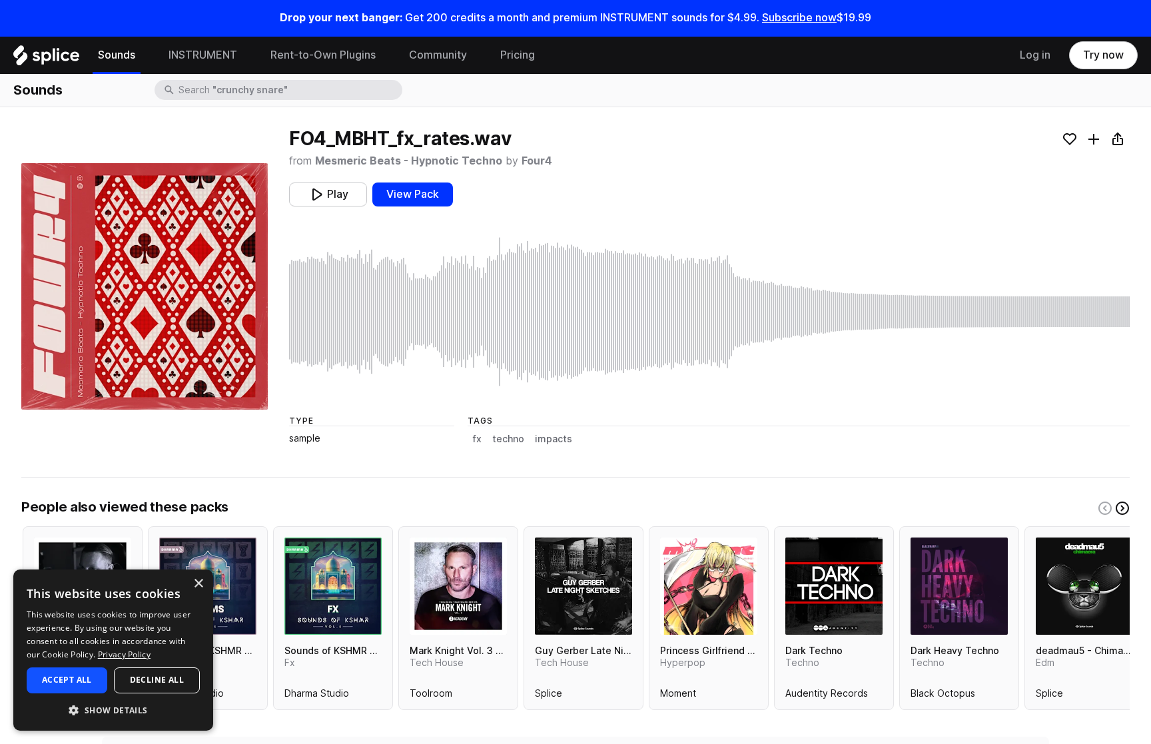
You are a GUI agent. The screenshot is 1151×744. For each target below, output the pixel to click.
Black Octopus (943, 696)
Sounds (116, 55)
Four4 (537, 161)
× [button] (198, 584)
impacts (553, 439)
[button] (113, 709)
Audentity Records (826, 696)
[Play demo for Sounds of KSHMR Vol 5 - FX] (333, 586)
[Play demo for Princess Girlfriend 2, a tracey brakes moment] (708, 586)
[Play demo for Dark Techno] (834, 586)
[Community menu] (477, 55)
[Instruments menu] (247, 55)
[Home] (46, 58)
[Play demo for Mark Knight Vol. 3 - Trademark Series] (458, 586)
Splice (548, 696)
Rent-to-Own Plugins (323, 55)
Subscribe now (799, 17)
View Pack (412, 194)
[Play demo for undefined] (144, 286)
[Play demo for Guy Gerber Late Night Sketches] (583, 586)
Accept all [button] (67, 679)
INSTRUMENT (203, 55)
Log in (1035, 55)
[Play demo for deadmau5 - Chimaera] (1084, 586)
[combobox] (289, 90)
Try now (1103, 55)
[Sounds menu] (145, 55)
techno (508, 439)
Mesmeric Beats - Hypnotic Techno (408, 161)
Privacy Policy (124, 654)
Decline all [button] (157, 679)
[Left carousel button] (1105, 508)
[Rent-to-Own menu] (385, 55)
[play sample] (709, 312)
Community (438, 55)
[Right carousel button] (1122, 508)
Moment (678, 696)
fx (477, 439)
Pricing (517, 55)
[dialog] (113, 650)
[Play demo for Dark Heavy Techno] (959, 586)
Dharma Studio (316, 696)
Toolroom (431, 696)
